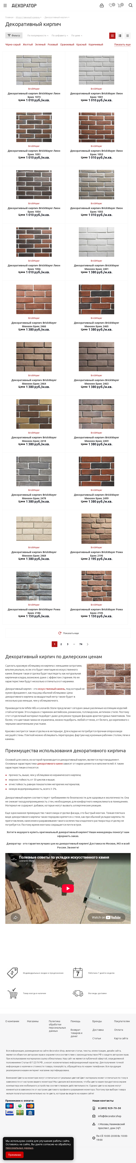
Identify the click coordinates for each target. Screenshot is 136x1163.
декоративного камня (50, 763)
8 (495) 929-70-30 (109, 1108)
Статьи (96, 1038)
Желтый (28, 44)
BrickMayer (34, 89)
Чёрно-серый (13, 44)
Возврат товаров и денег (76, 1033)
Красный (81, 44)
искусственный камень (51, 688)
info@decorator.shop (109, 1116)
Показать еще (122, 44)
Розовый (53, 44)
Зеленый (40, 44)
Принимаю (14, 1154)
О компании (12, 1021)
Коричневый (96, 44)
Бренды (97, 1021)
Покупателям (122, 1021)
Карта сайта (121, 1038)
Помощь (75, 1021)
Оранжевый (67, 44)
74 (80, 644)
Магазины (33, 1021)
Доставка (98, 1029)
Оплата (118, 1029)
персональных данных (19, 1147)
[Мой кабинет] (102, 5)
